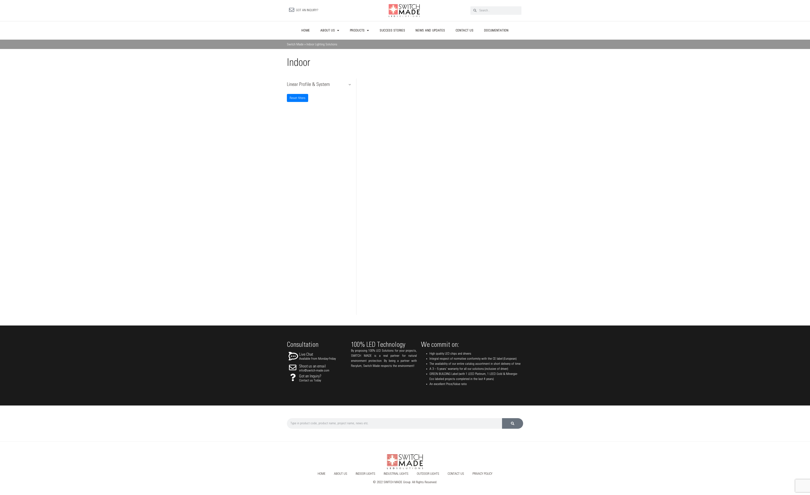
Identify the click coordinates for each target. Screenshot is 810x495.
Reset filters (297, 98)
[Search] (512, 423)
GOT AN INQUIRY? (307, 10)
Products (357, 30)
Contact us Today (310, 380)
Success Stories (392, 30)
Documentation (496, 30)
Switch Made (295, 44)
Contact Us (465, 30)
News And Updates (430, 30)
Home (305, 30)
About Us (327, 30)
